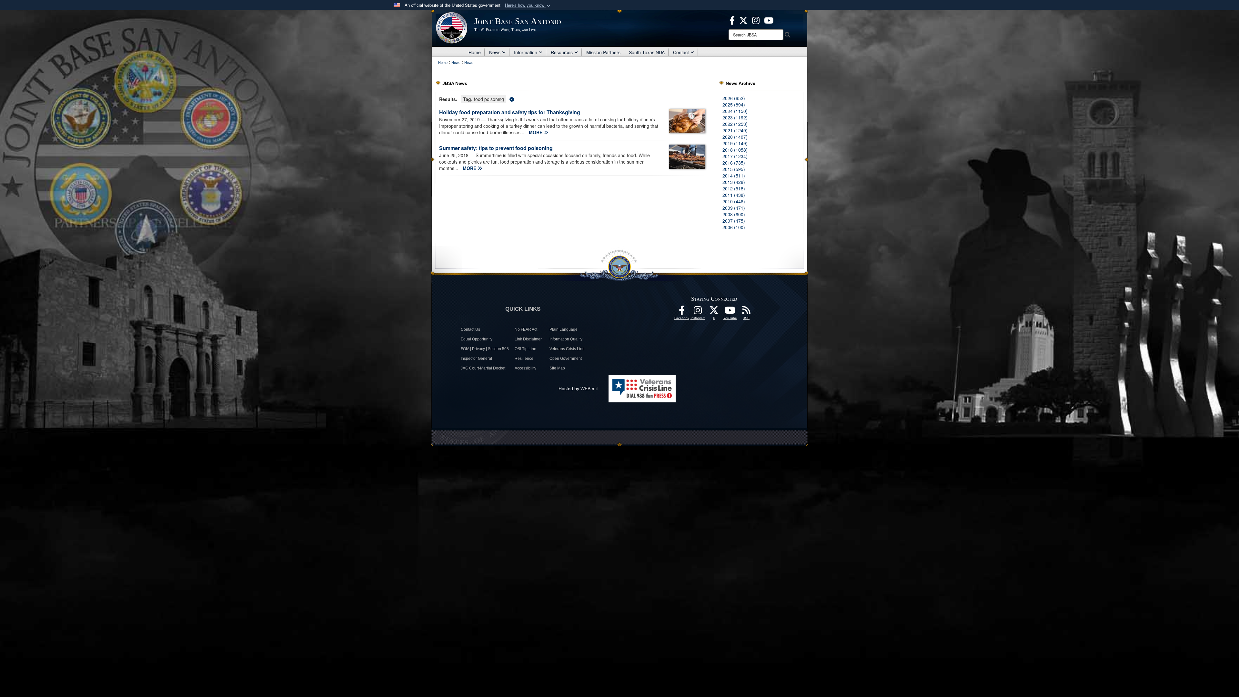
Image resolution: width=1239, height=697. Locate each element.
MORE (536, 132)
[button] (528, 5)
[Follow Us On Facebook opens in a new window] (682, 312)
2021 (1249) (735, 130)
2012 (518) (733, 188)
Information (525, 52)
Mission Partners (603, 52)
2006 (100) (733, 227)
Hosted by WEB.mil (578, 388)
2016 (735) (733, 162)
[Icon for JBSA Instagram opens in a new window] (756, 19)
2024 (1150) (735, 111)
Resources (562, 52)
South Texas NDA (647, 52)
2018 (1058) (735, 149)
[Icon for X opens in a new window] (743, 19)
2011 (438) (733, 195)
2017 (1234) (735, 156)
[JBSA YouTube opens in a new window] (768, 19)
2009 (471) (733, 208)
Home (474, 52)
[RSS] (746, 312)
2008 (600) (733, 214)
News (494, 52)
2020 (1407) (735, 137)
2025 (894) (733, 104)
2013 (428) (733, 182)
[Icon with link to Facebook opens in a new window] (732, 19)
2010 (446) (733, 201)
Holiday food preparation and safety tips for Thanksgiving (509, 112)
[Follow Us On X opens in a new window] (714, 312)
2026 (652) (733, 98)
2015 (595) (733, 169)
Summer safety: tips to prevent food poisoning (496, 148)
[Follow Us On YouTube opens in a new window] (730, 312)
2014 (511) (733, 175)
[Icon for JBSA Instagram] (698, 312)
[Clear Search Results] (572, 98)
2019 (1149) (735, 143)
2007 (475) (733, 220)
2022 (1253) (735, 124)
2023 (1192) (735, 117)
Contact (681, 52)
